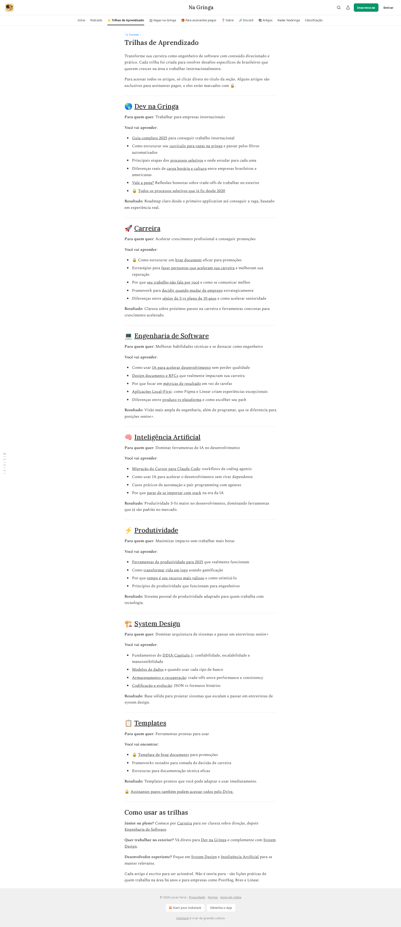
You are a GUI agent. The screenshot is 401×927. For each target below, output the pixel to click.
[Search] (339, 7)
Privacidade (197, 897)
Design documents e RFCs (155, 376)
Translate (134, 34)
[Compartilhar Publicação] (348, 7)
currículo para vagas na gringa (195, 146)
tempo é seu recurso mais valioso (175, 578)
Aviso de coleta (230, 897)
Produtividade (156, 530)
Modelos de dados (148, 670)
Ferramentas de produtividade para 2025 (167, 562)
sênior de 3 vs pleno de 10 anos (189, 298)
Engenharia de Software (171, 336)
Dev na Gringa (156, 106)
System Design (157, 623)
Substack (182, 918)
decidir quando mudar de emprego (192, 291)
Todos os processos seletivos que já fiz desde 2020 (181, 191)
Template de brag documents (163, 755)
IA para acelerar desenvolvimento (181, 368)
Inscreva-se (366, 7)
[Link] (118, 106)
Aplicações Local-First (152, 392)
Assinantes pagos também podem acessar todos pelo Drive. (182, 792)
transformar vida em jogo (165, 570)
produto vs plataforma (181, 400)
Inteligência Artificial (167, 437)
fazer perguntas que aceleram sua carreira (198, 268)
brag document (188, 260)
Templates (150, 723)
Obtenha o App (221, 908)
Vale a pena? (143, 183)
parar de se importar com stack (174, 493)
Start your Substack (187, 908)
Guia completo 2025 (149, 138)
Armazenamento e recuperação (159, 678)
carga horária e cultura (187, 169)
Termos (213, 897)
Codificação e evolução (152, 686)
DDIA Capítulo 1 (177, 655)
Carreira (147, 228)
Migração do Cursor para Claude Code (166, 469)
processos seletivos (186, 160)
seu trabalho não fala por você (173, 282)
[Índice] (5, 463)
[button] (81, 20)
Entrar (388, 7)
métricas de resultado (182, 384)
